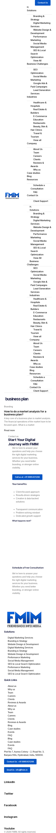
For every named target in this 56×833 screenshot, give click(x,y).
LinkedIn (9, 782)
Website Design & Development (41, 31)
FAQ (35, 192)
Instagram (10, 817)
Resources (32, 179)
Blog (29, 176)
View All (37, 60)
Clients (11, 699)
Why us (37, 169)
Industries (32, 96)
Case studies (33, 173)
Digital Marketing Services (40, 25)
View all (37, 140)
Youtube (9, 828)
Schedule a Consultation (38, 187)
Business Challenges (37, 63)
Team (10, 693)
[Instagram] (7, 811)
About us (12, 686)
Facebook (10, 805)
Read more (9, 430)
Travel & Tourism (36, 135)
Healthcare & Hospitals (38, 104)
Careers (11, 696)
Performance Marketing (39, 38)
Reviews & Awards (37, 164)
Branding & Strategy (37, 18)
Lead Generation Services (40, 92)
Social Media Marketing (38, 78)
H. (28, 7)
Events (11, 732)
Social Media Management (38, 45)
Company (32, 143)
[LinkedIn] (7, 776)
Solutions (31, 10)
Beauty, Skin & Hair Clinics (39, 128)
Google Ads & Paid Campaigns (39, 85)
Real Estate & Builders (39, 111)
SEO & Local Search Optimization (38, 54)
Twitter (8, 793)
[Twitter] (7, 787)
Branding (8, 406)
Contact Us (32, 195)
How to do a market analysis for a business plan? (25, 413)
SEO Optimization (37, 71)
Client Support (40, 201)
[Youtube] (7, 822)
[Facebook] (7, 799)
